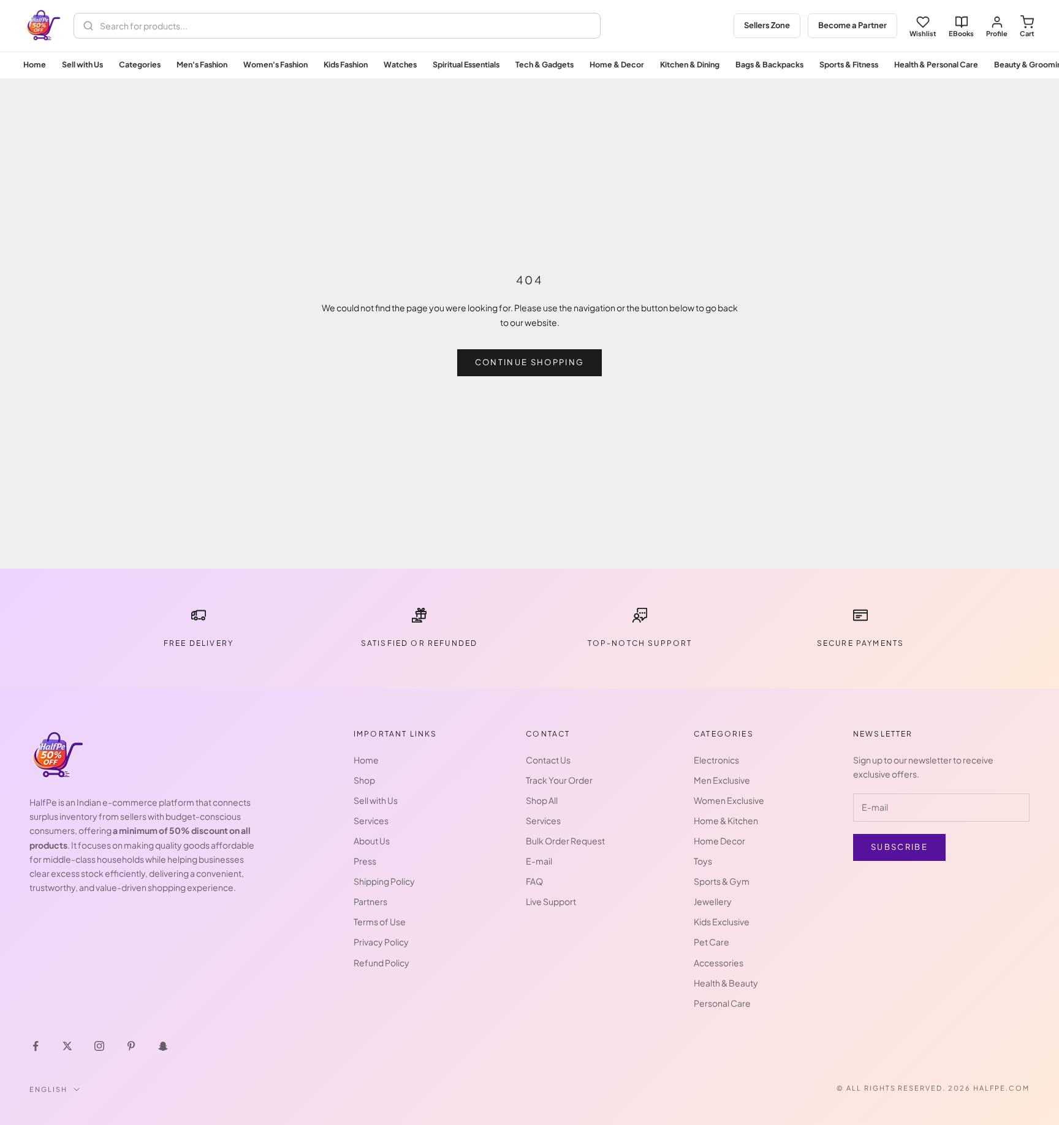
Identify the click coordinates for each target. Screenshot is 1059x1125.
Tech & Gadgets (544, 64)
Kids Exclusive (722, 921)
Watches (400, 64)
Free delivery (198, 643)
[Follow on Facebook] (35, 1046)
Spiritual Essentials (466, 64)
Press (365, 860)
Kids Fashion (346, 64)
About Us (372, 840)
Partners (370, 901)
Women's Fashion (275, 64)
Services (371, 820)
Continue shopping (530, 362)
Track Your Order (559, 780)
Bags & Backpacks (769, 64)
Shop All (542, 800)
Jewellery (713, 901)
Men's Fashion (201, 64)
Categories (140, 64)
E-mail (539, 860)
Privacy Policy (381, 941)
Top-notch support (640, 643)
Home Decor (719, 840)
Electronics (716, 759)
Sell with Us (82, 64)
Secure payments (860, 643)
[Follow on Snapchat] (163, 1046)
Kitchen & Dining (689, 64)
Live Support (551, 901)
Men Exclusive (722, 780)
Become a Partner (852, 25)
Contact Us (548, 759)
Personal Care (722, 1003)
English (48, 1089)
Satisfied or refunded (419, 643)
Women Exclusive (729, 800)
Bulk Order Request (565, 840)
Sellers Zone (767, 25)
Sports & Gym (722, 881)
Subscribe (899, 847)
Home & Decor (617, 64)
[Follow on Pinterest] (131, 1046)
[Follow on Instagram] (99, 1046)
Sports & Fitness (848, 64)
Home (34, 64)
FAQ (534, 881)
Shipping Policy (384, 881)
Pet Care (711, 941)
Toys (703, 860)
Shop (364, 780)
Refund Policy (381, 962)
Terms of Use (380, 921)
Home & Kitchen (726, 820)
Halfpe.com (1001, 1088)
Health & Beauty (726, 982)
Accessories (718, 962)
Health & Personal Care (936, 64)
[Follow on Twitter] (67, 1046)
